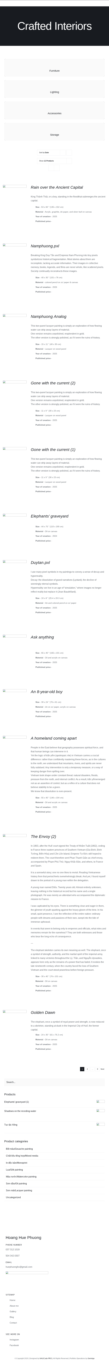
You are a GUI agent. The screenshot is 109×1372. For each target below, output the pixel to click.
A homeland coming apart (54, 738)
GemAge (91, 1358)
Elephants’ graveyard (49, 516)
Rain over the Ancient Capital (57, 187)
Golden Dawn (43, 1012)
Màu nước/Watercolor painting (21, 1176)
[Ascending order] (69, 153)
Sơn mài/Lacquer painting (19, 1190)
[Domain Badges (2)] (27, 1272)
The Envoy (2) (43, 836)
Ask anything (42, 637)
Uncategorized (13, 1197)
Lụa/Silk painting (14, 1170)
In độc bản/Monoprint (16, 1163)
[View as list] (57, 168)
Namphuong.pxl (45, 246)
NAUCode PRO (46, 1358)
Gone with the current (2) (53, 383)
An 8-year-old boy (46, 692)
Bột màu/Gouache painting (19, 1149)
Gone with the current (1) (53, 449)
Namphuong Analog (48, 316)
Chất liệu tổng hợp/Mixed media (22, 1156)
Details (14, 196)
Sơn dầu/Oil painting (16, 1183)
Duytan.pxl (40, 562)
